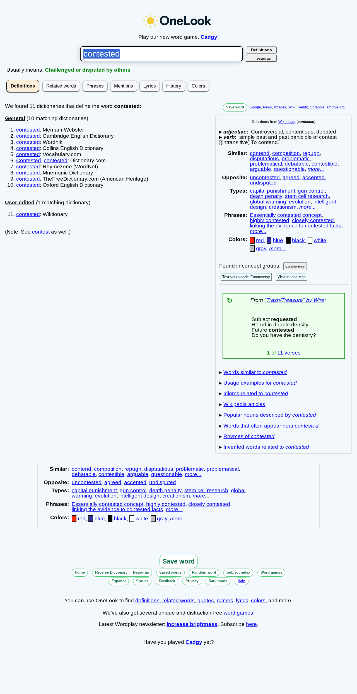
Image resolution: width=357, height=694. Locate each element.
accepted (313, 177)
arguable (260, 169)
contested (28, 130)
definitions (147, 600)
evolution (300, 202)
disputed (93, 70)
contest (41, 232)
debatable (297, 164)
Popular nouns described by (269, 415)
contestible (324, 164)
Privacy (191, 581)
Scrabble (317, 107)
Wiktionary (286, 122)
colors (258, 600)
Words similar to (255, 372)
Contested (28, 160)
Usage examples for (260, 383)
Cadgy (209, 37)
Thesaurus (261, 58)
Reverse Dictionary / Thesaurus (122, 572)
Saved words (170, 572)
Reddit (303, 107)
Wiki (291, 107)
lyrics (242, 600)
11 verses (289, 353)
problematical (266, 164)
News (267, 107)
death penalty (266, 196)
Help (241, 581)
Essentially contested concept (286, 215)
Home (80, 572)
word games (238, 613)
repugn (311, 153)
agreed (291, 177)
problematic (296, 158)
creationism (282, 207)
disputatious (264, 158)
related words (178, 600)
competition (286, 153)
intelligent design (139, 496)
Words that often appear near (271, 426)
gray (261, 248)
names (225, 600)
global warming (268, 202)
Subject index (238, 572)
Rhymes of (248, 436)
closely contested (313, 220)
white (320, 240)
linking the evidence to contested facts (295, 226)
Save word (235, 107)
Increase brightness (192, 624)
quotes (205, 600)
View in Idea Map (291, 277)
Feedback (167, 581)
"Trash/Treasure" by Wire (294, 300)
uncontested (265, 177)
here (251, 624)
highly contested (269, 220)
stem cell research (307, 196)
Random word (204, 572)
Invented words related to (266, 447)
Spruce (142, 581)
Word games (271, 572)
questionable (289, 169)
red (260, 240)
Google (255, 107)
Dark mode (218, 581)
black (298, 240)
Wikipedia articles (244, 404)
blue (278, 240)
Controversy (295, 266)
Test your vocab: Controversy (246, 277)
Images (280, 107)
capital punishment (272, 191)
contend (259, 153)
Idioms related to (255, 393)
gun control (311, 191)
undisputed (263, 183)
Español (119, 581)
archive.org (335, 107)
